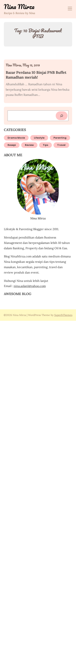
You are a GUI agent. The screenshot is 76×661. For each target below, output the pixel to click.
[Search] (62, 115)
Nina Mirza (19, 7)
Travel (61, 145)
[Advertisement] (38, 490)
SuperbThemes (63, 315)
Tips (45, 145)
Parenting (59, 138)
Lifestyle (39, 138)
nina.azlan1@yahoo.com (30, 286)
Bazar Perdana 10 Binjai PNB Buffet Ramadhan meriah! (36, 74)
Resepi (12, 145)
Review (29, 145)
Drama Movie (16, 138)
